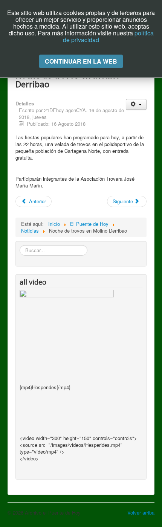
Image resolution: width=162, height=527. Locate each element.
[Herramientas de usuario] (136, 104)
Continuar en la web (81, 61)
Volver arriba (140, 512)
